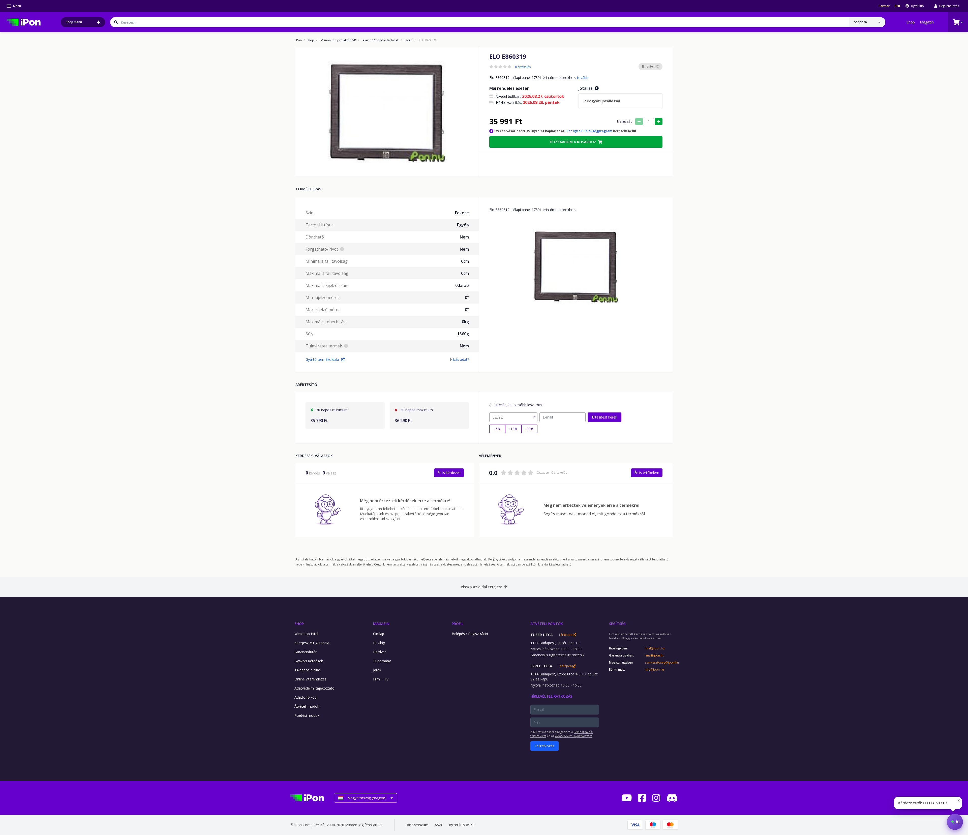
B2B (897, 6)
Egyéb (408, 40)
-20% (529, 428)
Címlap (378, 633)
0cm (465, 261)
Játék (377, 670)
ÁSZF (439, 824)
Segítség (617, 623)
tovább (582, 77)
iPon (298, 40)
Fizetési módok (306, 715)
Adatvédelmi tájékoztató (314, 688)
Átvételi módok (306, 706)
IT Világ (379, 642)
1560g (463, 334)
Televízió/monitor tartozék (380, 40)
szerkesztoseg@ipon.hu (661, 663)
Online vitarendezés (310, 679)
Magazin (927, 22)
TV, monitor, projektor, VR (337, 40)
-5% (497, 428)
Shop (910, 22)
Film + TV (380, 679)
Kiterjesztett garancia (311, 642)
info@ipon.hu (654, 670)
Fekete (462, 213)
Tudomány (382, 661)
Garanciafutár (305, 651)
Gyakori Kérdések (308, 661)
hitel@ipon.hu (654, 648)
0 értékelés (523, 67)
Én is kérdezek (449, 472)
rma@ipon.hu (654, 655)
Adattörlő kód (305, 697)
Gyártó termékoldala (322, 359)
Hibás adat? (459, 359)
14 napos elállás (307, 670)
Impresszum (418, 824)
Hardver (379, 651)
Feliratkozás (544, 745)
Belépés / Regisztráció (470, 633)
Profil (457, 623)
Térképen (566, 635)
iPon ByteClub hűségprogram (588, 131)
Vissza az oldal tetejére (481, 586)
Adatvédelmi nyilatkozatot (573, 736)
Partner (884, 6)
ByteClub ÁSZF (461, 824)
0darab (462, 285)
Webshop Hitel (306, 633)
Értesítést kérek (604, 417)
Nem (464, 237)
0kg (465, 321)
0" (467, 297)
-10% (513, 428)
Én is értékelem (646, 472)
